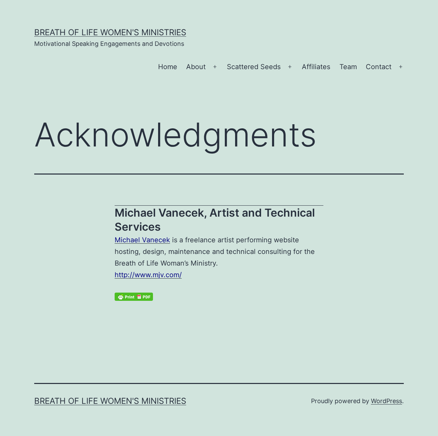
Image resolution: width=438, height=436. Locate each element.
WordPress (386, 401)
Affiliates (316, 67)
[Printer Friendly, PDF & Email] (134, 296)
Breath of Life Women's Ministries (110, 32)
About (196, 67)
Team (348, 67)
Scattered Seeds (254, 67)
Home (167, 67)
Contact (378, 67)
